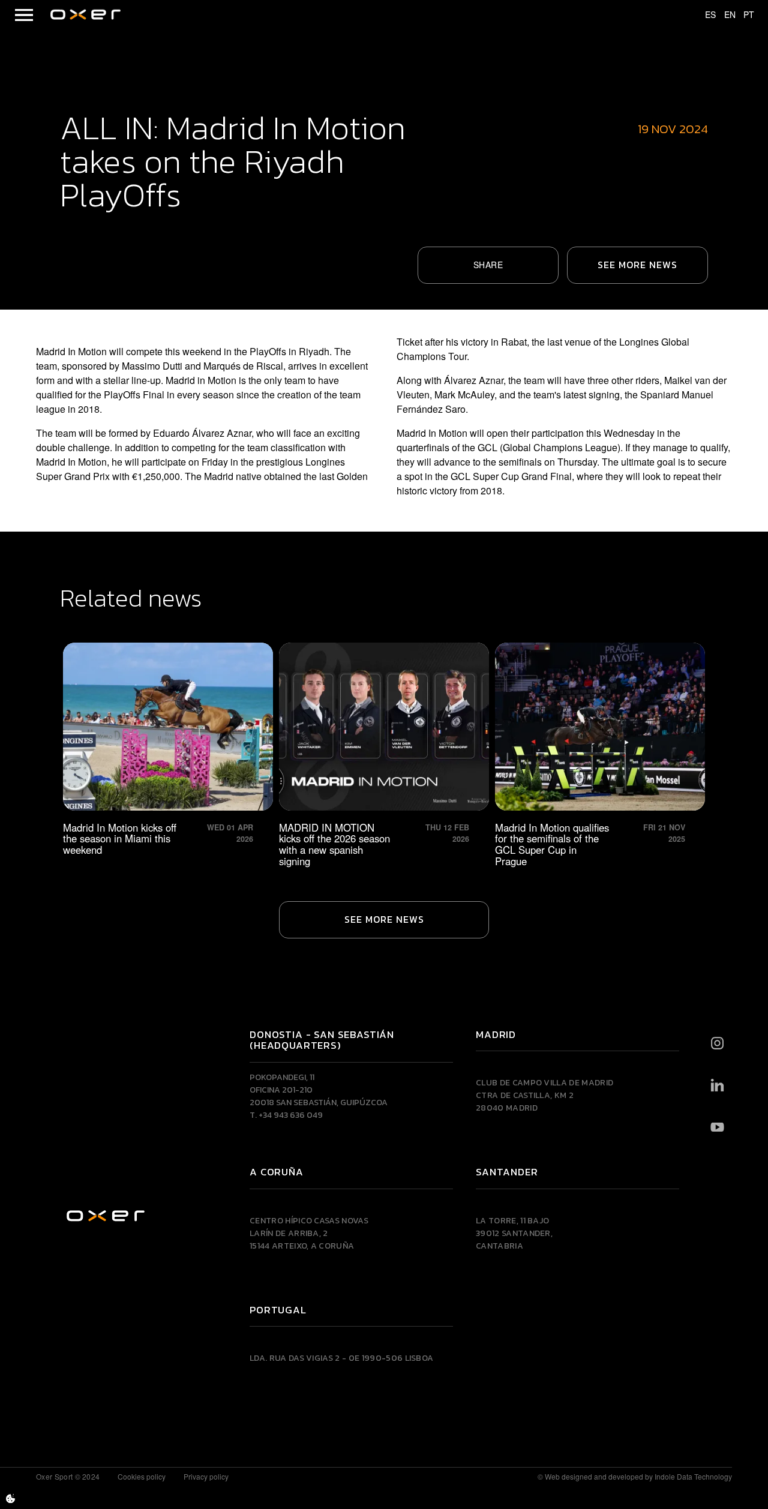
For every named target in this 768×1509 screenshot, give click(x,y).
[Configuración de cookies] (10, 1498)
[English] (724, 15)
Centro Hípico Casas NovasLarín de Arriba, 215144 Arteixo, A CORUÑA (309, 1233)
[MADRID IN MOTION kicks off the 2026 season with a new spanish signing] (384, 755)
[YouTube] (717, 1127)
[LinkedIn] (717, 1085)
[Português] (743, 15)
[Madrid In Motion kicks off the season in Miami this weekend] (168, 755)
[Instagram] (717, 1043)
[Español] (705, 15)
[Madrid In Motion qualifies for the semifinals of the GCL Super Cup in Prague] (600, 755)
